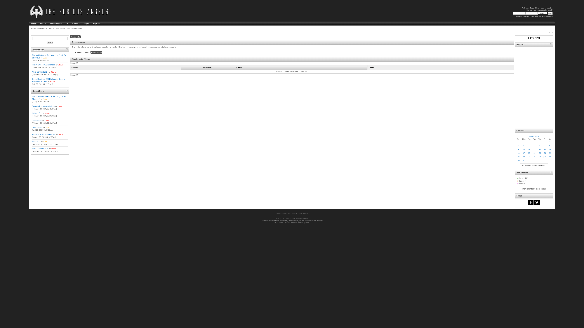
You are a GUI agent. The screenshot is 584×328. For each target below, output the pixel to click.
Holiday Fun (37, 113)
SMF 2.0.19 (280, 218)
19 (534, 153)
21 (545, 153)
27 (540, 157)
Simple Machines (302, 218)
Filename (75, 67)
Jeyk (47, 127)
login (542, 8)
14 (545, 149)
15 (550, 149)
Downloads (207, 67)
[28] (545, 157)
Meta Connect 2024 (40, 72)
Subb (45, 58)
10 (524, 149)
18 (529, 153)
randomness (37, 127)
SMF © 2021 (290, 218)
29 (550, 157)
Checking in (37, 120)
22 (550, 153)
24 (524, 157)
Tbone (53, 72)
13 (540, 149)
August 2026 (534, 136)
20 (540, 153)
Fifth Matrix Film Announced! (43, 65)
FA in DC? (36, 142)
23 (519, 157)
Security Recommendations (43, 106)
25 (529, 157)
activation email (546, 10)
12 (534, 149)
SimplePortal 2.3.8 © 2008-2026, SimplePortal (292, 213)
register (549, 8)
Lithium (60, 65)
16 (519, 153)
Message (239, 67)
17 (524, 153)
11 (529, 149)
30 (519, 160)
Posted (372, 67)
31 (524, 160)
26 (534, 157)
